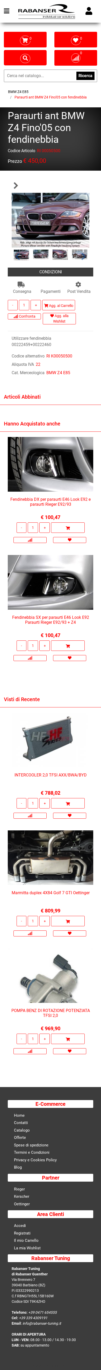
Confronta (26, 316)
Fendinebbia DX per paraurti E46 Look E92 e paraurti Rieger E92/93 (50, 502)
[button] (50, 219)
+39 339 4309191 (33, 1318)
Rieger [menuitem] (19, 1189)
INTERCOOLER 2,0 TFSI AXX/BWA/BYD (51, 775)
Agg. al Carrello (60, 306)
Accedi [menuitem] (20, 1225)
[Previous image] (17, 256)
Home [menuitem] (19, 1115)
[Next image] (83, 256)
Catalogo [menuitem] (22, 1130)
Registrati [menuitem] (22, 1233)
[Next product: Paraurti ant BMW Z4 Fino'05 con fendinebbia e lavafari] (15, 185)
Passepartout (61, 1365)
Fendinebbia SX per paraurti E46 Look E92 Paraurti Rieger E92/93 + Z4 (50, 620)
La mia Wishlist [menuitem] (27, 1248)
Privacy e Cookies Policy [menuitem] (35, 1160)
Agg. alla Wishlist (61, 318)
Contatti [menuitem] (21, 1122)
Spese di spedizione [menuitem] (31, 1145)
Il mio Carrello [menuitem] (26, 1240)
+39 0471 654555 (42, 1312)
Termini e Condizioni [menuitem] (31, 1152)
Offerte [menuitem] (20, 1137)
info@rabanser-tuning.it (42, 1323)
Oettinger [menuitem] (22, 1204)
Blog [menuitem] (18, 1167)
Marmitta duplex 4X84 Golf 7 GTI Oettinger (51, 892)
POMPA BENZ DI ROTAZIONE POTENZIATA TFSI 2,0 (50, 1013)
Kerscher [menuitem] (21, 1196)
